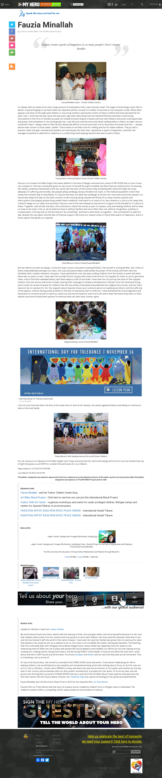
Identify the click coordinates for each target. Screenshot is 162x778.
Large (80, 557)
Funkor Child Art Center (33, 502)
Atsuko (91, 654)
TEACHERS (56, 739)
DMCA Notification (42, 746)
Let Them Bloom (100, 682)
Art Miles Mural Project (33, 497)
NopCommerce (47, 755)
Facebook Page (77, 677)
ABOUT (39, 736)
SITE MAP (56, 743)
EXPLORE (56, 736)
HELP (38, 739)
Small (67, 557)
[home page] (31, 4)
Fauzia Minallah (29, 492)
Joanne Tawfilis (57, 629)
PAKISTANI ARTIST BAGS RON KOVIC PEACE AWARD (51, 510)
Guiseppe (79, 654)
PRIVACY (39, 743)
